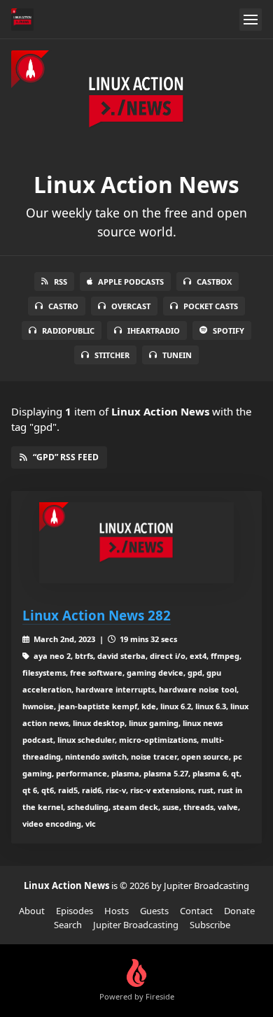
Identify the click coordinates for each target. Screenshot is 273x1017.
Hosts (116, 910)
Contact (196, 910)
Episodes (74, 910)
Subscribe (210, 924)
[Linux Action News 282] (136, 542)
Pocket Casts (210, 306)
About (32, 910)
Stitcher (112, 355)
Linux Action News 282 (96, 615)
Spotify (228, 330)
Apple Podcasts (131, 281)
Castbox (214, 281)
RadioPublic (68, 330)
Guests (154, 910)
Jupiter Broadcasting (135, 924)
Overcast (130, 306)
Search (68, 924)
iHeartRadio (153, 330)
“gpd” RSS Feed (66, 457)
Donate (239, 910)
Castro (63, 306)
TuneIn (177, 355)
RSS (60, 281)
